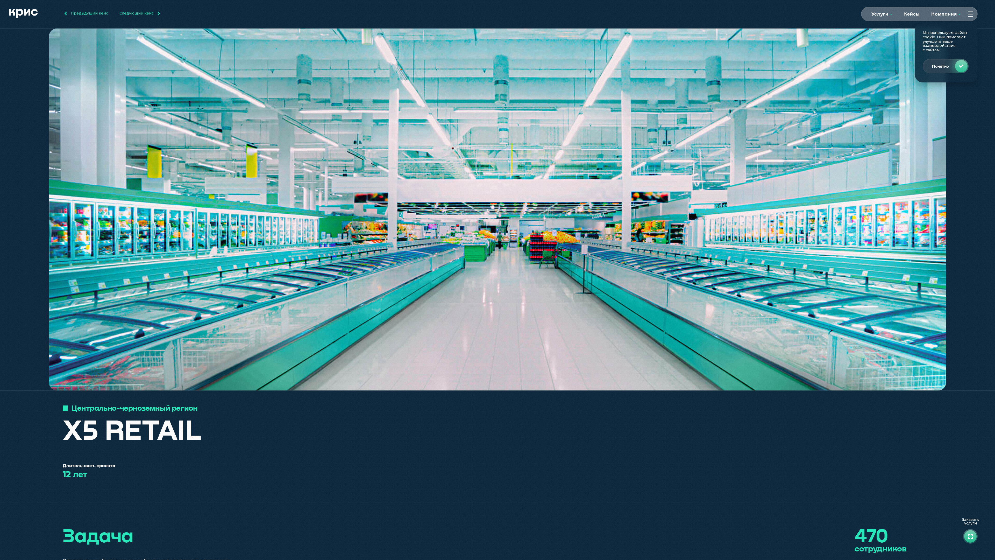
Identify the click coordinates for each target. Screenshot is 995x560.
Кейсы (912, 14)
